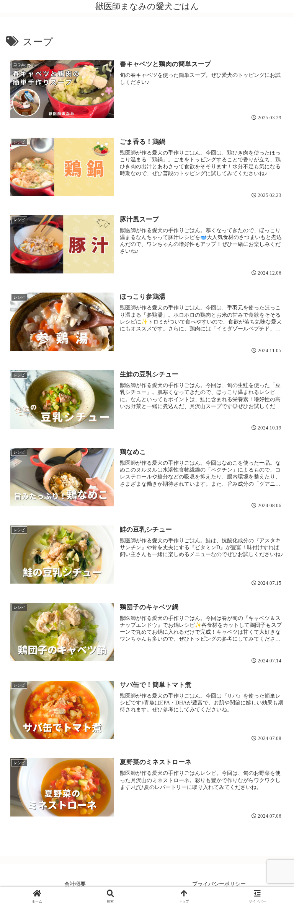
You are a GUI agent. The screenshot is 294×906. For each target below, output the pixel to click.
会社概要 (75, 884)
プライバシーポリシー (219, 884)
